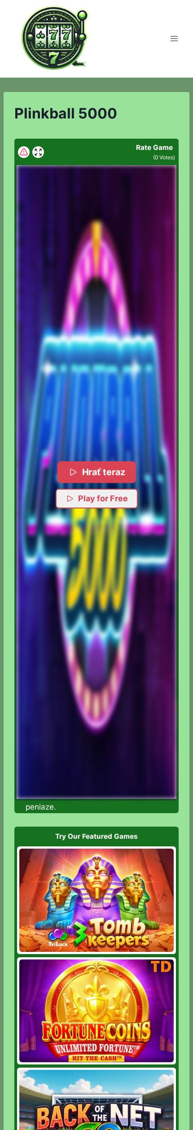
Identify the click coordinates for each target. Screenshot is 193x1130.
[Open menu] (174, 39)
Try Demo (96, 900)
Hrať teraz (103, 472)
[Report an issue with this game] (24, 152)
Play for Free (103, 498)
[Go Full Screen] (38, 152)
